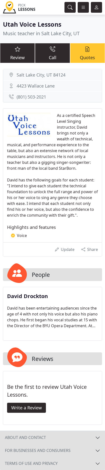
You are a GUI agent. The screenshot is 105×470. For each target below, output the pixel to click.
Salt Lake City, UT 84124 (41, 75)
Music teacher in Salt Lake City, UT (41, 33)
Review (17, 57)
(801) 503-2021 (31, 97)
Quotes (87, 57)
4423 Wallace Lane (36, 86)
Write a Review (26, 408)
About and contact (25, 437)
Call (52, 57)
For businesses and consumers (38, 450)
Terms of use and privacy (31, 463)
